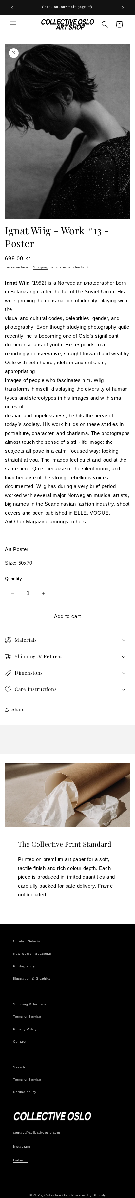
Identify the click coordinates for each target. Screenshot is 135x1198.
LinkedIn (20, 1160)
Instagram (21, 1146)
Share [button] (18, 709)
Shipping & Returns (29, 1004)
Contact (19, 1041)
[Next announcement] (123, 7)
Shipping (40, 267)
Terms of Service (27, 1016)
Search (19, 1067)
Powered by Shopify (88, 1195)
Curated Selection (28, 941)
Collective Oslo (57, 1195)
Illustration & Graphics (32, 978)
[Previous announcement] (12, 7)
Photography (24, 966)
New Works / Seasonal (32, 953)
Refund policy (24, 1092)
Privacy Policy (24, 1029)
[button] (13, 24)
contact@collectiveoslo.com (37, 1132)
